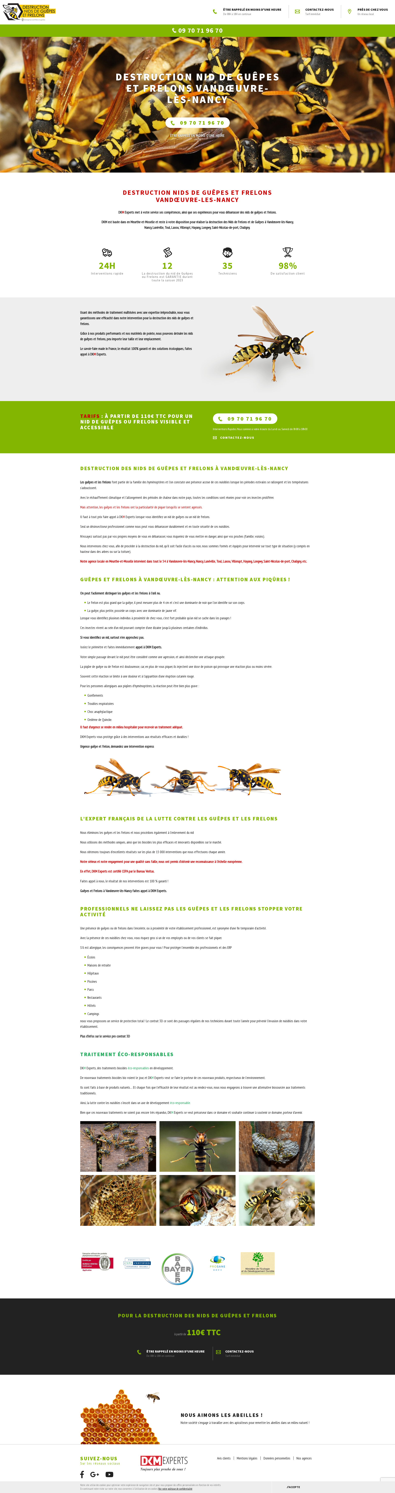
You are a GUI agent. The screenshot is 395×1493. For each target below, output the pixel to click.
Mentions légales (247, 1458)
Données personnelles (277, 1458)
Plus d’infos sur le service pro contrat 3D (105, 1036)
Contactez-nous (319, 11)
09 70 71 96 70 (202, 122)
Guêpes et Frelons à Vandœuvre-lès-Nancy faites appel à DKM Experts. (123, 891)
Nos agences (304, 1458)
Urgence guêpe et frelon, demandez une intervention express (117, 746)
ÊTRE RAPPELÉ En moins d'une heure (197, 135)
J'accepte (293, 1487)
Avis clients (224, 1458)
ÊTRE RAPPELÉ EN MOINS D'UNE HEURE (252, 11)
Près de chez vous (373, 11)
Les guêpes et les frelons (95, 482)
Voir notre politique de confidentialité (175, 1489)
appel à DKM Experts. (149, 647)
